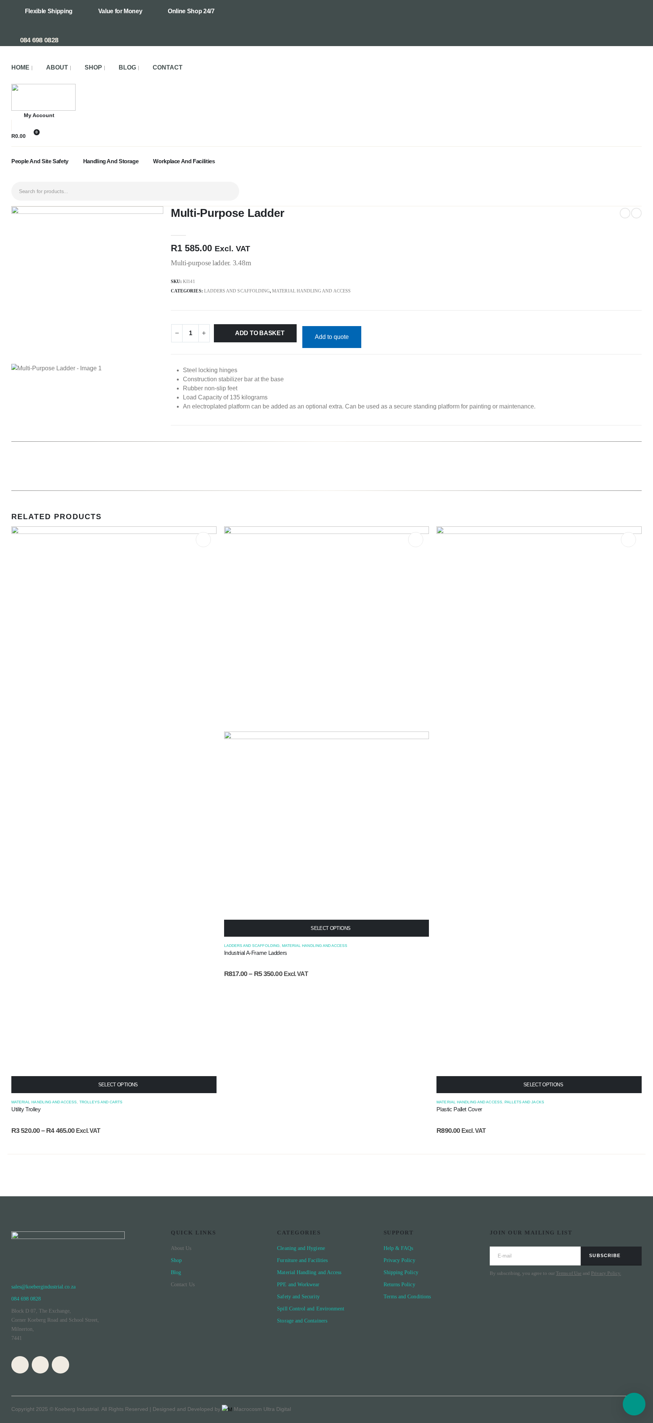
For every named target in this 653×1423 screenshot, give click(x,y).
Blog (127, 67)
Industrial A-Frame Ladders (255, 953)
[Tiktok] (60, 1365)
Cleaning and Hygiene (301, 1248)
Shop (93, 67)
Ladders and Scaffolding (237, 291)
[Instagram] (20, 1365)
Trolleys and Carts (101, 1102)
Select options (118, 1084)
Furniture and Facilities (302, 1260)
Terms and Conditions (407, 1296)
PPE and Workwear (298, 1284)
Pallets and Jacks (524, 1102)
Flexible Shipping (49, 11)
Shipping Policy (401, 1272)
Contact (168, 67)
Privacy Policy (400, 1260)
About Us (181, 1248)
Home (20, 67)
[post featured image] (114, 809)
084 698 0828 (38, 40)
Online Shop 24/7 (191, 11)
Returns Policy (399, 1284)
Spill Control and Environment (310, 1309)
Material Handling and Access (311, 291)
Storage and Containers (302, 1321)
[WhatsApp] (40, 1365)
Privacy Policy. (606, 1273)
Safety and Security (298, 1296)
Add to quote (332, 337)
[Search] (227, 191)
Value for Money (120, 11)
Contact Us (183, 1284)
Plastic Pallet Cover (459, 1109)
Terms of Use (569, 1273)
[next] (636, 213)
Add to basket (260, 333)
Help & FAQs (398, 1248)
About (57, 67)
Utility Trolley (25, 1109)
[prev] (625, 213)
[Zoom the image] (43, 88)
